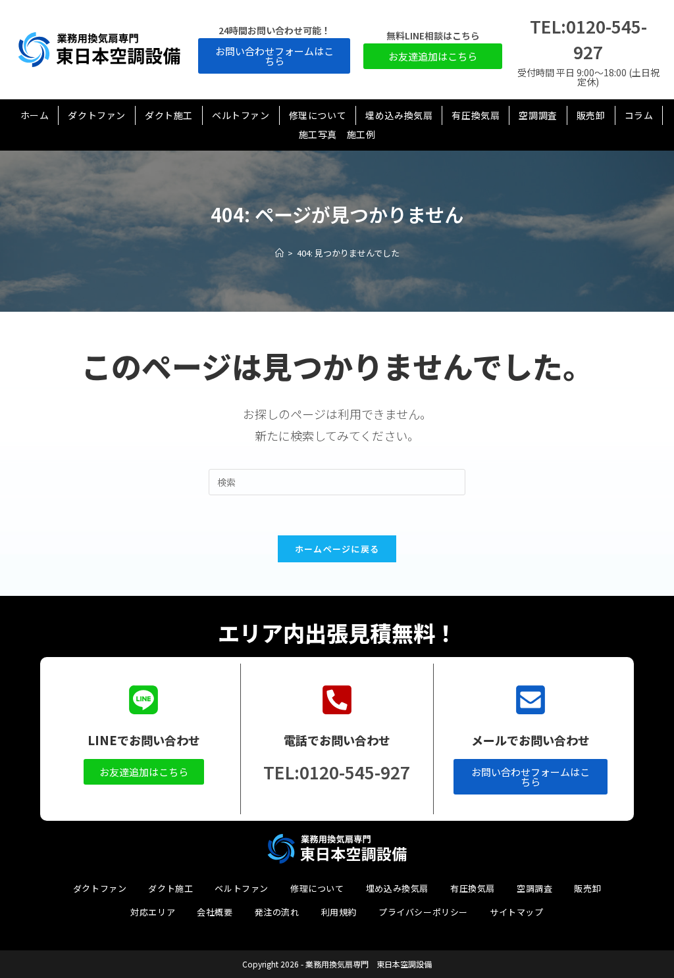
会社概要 (214, 912)
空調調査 (534, 888)
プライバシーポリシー (423, 912)
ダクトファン (100, 888)
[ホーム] (279, 253)
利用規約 (339, 912)
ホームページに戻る (337, 549)
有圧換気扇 (472, 888)
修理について (317, 888)
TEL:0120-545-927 (336, 772)
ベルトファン (242, 888)
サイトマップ (517, 912)
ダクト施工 (170, 888)
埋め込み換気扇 (397, 888)
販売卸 (587, 888)
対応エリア (152, 912)
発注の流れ (277, 912)
